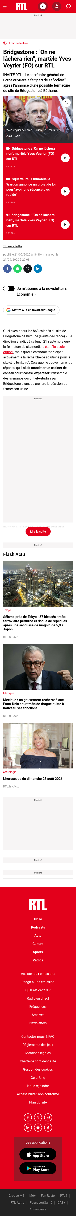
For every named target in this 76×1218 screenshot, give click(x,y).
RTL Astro (17, 1203)
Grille (38, 919)
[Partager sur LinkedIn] (38, 268)
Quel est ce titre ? (38, 990)
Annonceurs (38, 1209)
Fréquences (37, 1007)
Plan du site (38, 1102)
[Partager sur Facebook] (7, 268)
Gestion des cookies (38, 1069)
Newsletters (38, 1023)
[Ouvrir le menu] (5, 6)
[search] (68, 6)
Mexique (8, 693)
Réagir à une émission (38, 982)
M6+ (32, 1196)
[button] (43, 6)
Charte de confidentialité (38, 1061)
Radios (38, 960)
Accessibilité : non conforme (38, 1094)
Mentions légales (38, 1053)
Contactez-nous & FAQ (37, 1037)
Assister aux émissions (38, 974)
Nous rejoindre (38, 1086)
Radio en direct (38, 998)
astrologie (9, 772)
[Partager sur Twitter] (27, 268)
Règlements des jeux (38, 1045)
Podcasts (38, 927)
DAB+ (61, 1203)
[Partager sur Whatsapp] (17, 268)
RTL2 (63, 1196)
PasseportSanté (41, 1203)
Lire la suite (38, 531)
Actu (37, 936)
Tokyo (7, 610)
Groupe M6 (16, 1196)
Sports (38, 952)
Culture (38, 944)
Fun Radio (48, 1196)
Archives (38, 1015)
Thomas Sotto (12, 246)
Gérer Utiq (38, 1078)
